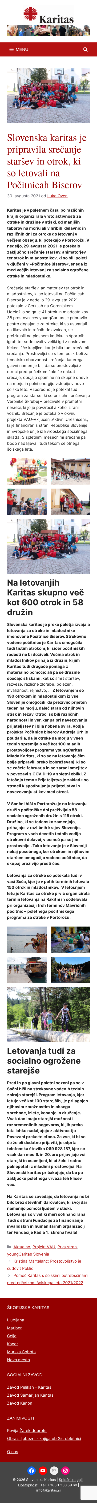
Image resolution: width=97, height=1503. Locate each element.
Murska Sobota (21, 1352)
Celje (11, 1336)
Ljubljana (15, 1320)
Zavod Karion (19, 1403)
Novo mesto (18, 1359)
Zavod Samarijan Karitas (30, 1395)
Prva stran (67, 1247)
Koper (12, 1344)
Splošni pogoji (71, 1479)
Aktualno (21, 1247)
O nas (12, 1451)
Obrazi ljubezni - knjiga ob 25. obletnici (44, 1438)
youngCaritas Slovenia (28, 1254)
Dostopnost (27, 1485)
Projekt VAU (43, 1247)
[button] (85, 49)
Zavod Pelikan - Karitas (29, 1387)
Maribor (14, 1328)
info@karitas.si (48, 1490)
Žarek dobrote (33, 1430)
